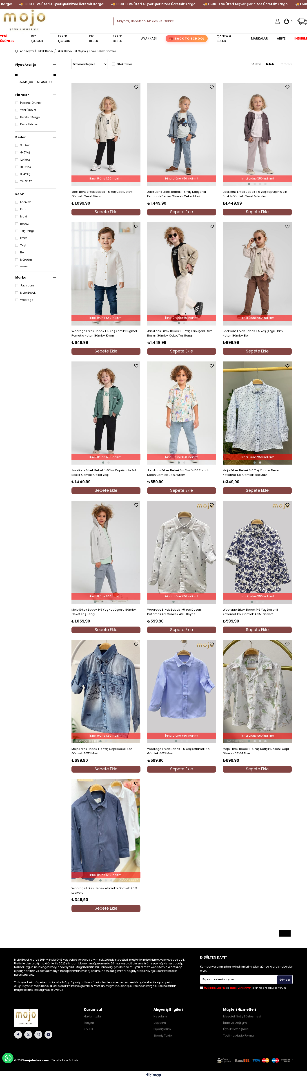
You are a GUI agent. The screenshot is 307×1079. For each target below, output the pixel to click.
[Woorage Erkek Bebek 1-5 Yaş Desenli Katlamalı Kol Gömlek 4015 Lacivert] (257, 552)
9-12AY (24, 145)
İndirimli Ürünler (30, 103)
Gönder (284, 980)
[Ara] (185, 21)
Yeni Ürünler (28, 110)
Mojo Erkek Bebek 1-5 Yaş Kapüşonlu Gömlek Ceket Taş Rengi (103, 611)
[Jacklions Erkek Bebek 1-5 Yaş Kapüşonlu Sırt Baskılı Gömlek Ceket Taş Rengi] (181, 274)
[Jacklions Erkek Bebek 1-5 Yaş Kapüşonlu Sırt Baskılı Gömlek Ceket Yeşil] (105, 413)
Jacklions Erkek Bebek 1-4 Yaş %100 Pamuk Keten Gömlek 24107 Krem (178, 472)
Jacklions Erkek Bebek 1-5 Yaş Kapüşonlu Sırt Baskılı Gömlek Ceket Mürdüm (255, 194)
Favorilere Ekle (136, 87)
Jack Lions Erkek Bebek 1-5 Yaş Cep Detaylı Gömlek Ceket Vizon (102, 194)
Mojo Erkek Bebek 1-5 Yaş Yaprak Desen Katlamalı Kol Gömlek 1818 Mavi (251, 472)
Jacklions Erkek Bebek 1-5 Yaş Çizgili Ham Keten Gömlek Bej (253, 333)
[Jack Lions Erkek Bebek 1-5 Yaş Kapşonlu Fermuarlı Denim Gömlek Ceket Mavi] (181, 134)
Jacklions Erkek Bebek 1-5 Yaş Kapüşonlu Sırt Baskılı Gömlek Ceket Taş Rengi (179, 333)
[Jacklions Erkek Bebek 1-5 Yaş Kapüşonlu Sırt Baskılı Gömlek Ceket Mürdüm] (257, 134)
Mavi (23, 216)
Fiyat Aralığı (25, 64)
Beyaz (24, 223)
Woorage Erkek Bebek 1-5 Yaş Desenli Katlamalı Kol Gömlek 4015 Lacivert (250, 611)
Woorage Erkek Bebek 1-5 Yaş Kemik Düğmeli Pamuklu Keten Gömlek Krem (104, 333)
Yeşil (23, 245)
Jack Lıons (27, 285)
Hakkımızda (92, 1017)
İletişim (89, 1023)
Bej (22, 252)
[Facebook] (18, 1035)
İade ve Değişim (235, 1023)
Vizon (24, 267)
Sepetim (160, 1023)
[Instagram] (38, 1035)
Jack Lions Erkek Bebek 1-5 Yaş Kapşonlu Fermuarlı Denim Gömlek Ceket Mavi (176, 194)
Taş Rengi (27, 231)
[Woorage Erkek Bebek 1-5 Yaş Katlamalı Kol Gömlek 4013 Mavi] (181, 691)
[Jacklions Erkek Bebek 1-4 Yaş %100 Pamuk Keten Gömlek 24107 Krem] (181, 413)
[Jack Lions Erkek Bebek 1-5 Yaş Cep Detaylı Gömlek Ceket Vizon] (105, 134)
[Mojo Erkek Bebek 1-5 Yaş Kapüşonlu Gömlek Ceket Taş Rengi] (105, 552)
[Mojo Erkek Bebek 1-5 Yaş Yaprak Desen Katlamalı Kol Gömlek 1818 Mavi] (257, 413)
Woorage (26, 300)
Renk (19, 194)
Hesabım (160, 1017)
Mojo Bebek (28, 292)
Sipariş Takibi (163, 1036)
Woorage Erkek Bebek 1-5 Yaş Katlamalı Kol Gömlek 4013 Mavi (178, 751)
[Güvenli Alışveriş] (255, 1060)
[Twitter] (28, 1035)
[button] (249, 184)
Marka (20, 277)
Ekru (23, 209)
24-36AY (26, 181)
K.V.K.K (88, 1029)
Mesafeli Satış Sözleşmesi (242, 1017)
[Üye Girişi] (278, 21)
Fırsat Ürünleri (29, 124)
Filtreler (22, 95)
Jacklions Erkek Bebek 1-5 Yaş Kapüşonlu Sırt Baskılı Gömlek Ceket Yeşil (103, 472)
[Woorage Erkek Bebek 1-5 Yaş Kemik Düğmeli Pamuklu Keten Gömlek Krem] (105, 274)
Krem (23, 238)
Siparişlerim (162, 1029)
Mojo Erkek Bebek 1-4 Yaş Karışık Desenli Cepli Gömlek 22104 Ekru (256, 751)
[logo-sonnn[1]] (32, 1018)
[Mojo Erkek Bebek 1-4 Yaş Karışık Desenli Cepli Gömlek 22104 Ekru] (257, 691)
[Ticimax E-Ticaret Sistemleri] (154, 1075)
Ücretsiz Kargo (30, 117)
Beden (21, 137)
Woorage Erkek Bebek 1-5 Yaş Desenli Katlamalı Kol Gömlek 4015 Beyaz (174, 611)
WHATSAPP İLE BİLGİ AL (7, 1058)
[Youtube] (48, 1035)
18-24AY (25, 167)
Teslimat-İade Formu (238, 1036)
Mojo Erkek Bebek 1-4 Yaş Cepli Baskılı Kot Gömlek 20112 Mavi (101, 751)
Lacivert (25, 202)
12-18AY (25, 159)
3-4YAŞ (25, 174)
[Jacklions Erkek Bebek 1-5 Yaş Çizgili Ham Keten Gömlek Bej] (257, 274)
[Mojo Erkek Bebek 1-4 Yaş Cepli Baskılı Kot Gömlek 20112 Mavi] (105, 691)
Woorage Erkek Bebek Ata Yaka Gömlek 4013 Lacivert (104, 890)
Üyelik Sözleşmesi (236, 1029)
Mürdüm (26, 259)
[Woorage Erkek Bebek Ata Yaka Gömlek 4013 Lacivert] (105, 831)
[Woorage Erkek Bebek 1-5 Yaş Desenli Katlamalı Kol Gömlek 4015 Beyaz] (181, 552)
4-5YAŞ (25, 152)
